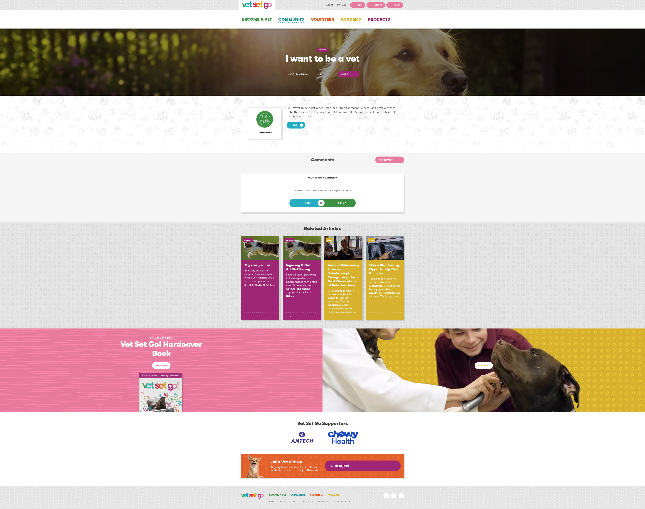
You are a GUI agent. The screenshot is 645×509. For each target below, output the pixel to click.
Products (379, 19)
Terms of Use (323, 501)
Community (291, 19)
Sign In (378, 5)
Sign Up (342, 203)
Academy (351, 19)
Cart (397, 5)
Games (282, 501)
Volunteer (322, 19)
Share (344, 74)
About (329, 5)
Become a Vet (257, 19)
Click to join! (339, 466)
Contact (341, 5)
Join (359, 5)
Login (308, 203)
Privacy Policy (307, 501)
